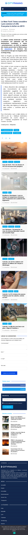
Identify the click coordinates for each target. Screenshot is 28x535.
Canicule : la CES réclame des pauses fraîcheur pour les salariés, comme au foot (13, 295)
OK (14, 533)
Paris (2, 508)
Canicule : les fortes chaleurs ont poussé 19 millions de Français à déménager (12, 263)
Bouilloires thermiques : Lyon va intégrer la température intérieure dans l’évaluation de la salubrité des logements (13, 198)
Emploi (16, 291)
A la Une (5, 162)
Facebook (2, 138)
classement (8, 49)
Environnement (5, 494)
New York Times (7, 133)
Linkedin (9, 138)
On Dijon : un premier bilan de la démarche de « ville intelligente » (18, 433)
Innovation (17, 162)
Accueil (4, 13)
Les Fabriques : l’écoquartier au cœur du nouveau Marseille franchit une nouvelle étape (13, 231)
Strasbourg (4, 520)
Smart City (3, 497)
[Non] (26, 530)
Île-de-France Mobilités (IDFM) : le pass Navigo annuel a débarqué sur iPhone (18, 418)
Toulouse (3, 517)
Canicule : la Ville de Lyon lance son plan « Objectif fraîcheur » (13, 327)
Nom (2, 352)
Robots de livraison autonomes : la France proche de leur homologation (18, 426)
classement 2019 (7, 130)
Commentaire (5, 343)
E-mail (3, 358)
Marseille (18, 226)
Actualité (4, 31)
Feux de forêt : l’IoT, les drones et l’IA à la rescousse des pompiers (13, 165)
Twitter (6, 138)
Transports (4, 500)
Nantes (3, 523)
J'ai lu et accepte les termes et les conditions (13, 403)
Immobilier (9, 31)
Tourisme (17, 133)
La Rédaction (5, 29)
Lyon (13, 31)
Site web (3, 365)
